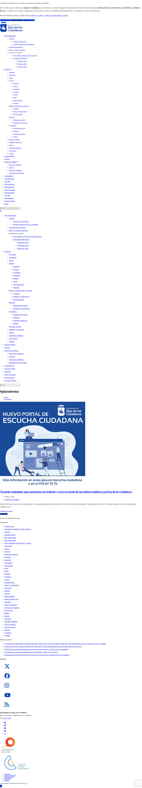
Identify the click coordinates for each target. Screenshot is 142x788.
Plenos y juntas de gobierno (18, 230)
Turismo (12, 341)
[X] (7, 666)
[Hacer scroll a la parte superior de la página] (1, 786)
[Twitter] (5, 722)
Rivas (15, 281)
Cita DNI (7, 371)
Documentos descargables (18, 362)
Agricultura (13, 311)
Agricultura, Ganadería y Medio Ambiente (17, 529)
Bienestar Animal (9, 535)
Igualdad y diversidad (16, 329)
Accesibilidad (8, 778)
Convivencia (13, 338)
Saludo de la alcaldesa (21, 221)
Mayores (7, 594)
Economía (12, 254)
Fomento (7, 574)
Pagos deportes (9, 377)
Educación (7, 560)
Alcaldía (12, 218)
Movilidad (7, 602)
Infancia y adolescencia (21, 296)
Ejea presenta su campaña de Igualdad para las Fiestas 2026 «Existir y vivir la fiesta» (31, 652)
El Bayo (16, 269)
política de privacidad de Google (56, 15)
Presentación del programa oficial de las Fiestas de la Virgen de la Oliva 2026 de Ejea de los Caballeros (36, 655)
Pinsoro (16, 278)
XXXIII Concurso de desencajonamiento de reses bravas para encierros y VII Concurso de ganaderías (36, 649)
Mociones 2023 (23, 242)
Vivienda (7, 635)
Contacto (12, 356)
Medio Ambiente (9, 596)
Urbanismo (13, 257)
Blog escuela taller (10, 537)
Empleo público (9, 344)
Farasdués (16, 275)
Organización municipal (17, 227)
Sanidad (6, 616)
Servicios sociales (15, 326)
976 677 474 (7, 718)
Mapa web (7, 779)
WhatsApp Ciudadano (16, 359)
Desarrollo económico (11, 554)
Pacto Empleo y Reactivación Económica (27, 236)
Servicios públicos (10, 624)
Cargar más (4, 514)
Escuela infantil (18, 299)
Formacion (7, 577)
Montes (15, 323)
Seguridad (7, 619)
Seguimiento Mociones (21, 239)
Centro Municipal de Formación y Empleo (17, 543)
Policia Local (8, 610)
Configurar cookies (29, 20)
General (6, 580)
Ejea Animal (8, 563)
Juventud (16, 293)
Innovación (7, 588)
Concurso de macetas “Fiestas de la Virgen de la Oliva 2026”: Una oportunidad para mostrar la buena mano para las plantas (43, 646)
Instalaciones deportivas (21, 308)
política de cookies (36, 15)
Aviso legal (7, 774)
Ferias (6, 568)
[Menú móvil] (0, 211)
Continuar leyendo (6, 511)
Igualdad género (9, 582)
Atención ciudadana (11, 350)
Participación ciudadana (11, 499)
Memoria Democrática (11, 599)
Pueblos (11, 263)
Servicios (7, 251)
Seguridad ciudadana (16, 335)
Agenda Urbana (9, 368)
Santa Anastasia (18, 284)
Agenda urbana (9, 526)
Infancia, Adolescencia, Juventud (20, 290)
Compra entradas (10, 380)
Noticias (7, 347)
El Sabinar (16, 272)
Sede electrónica (10, 374)
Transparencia (9, 365)
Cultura (11, 332)
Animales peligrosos (20, 320)
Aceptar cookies (5, 20)
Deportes (12, 302)
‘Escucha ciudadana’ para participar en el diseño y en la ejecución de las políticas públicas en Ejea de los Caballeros (66, 491)
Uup (26, 783)
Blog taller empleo (10, 540)
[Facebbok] (5, 725)
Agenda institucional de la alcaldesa (25, 224)
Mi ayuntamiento (10, 215)
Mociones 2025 (23, 248)
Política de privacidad (10, 775)
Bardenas (16, 266)
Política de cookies (9, 777)
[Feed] (5, 734)
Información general (20, 305)
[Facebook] (7, 676)
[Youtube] (7, 695)
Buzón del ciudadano (16, 353)
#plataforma (8, 399)
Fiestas (11, 260)
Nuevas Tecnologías (10, 605)
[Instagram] (6, 685)
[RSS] (6, 705)
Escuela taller (8, 566)
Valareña (16, 287)
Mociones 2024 (23, 245)
